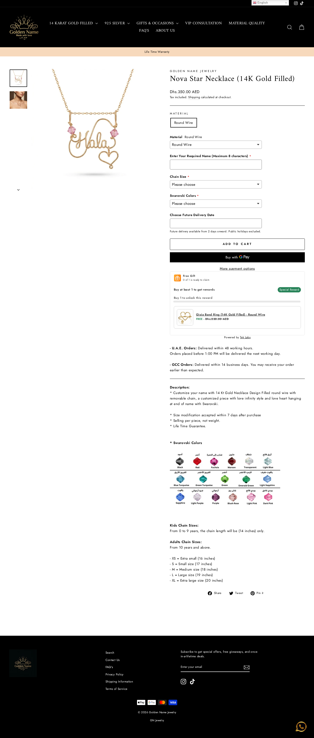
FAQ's (144, 30)
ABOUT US (165, 30)
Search (110, 652)
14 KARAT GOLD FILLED (71, 23)
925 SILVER (115, 23)
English (262, 2)
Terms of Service (117, 689)
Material (179, 113)
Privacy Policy (115, 674)
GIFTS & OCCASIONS (156, 23)
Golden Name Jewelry (193, 71)
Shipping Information (119, 681)
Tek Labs (245, 337)
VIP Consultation (203, 23)
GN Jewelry (157, 720)
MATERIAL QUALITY (247, 23)
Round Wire (183, 122)
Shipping (194, 97)
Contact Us (113, 660)
